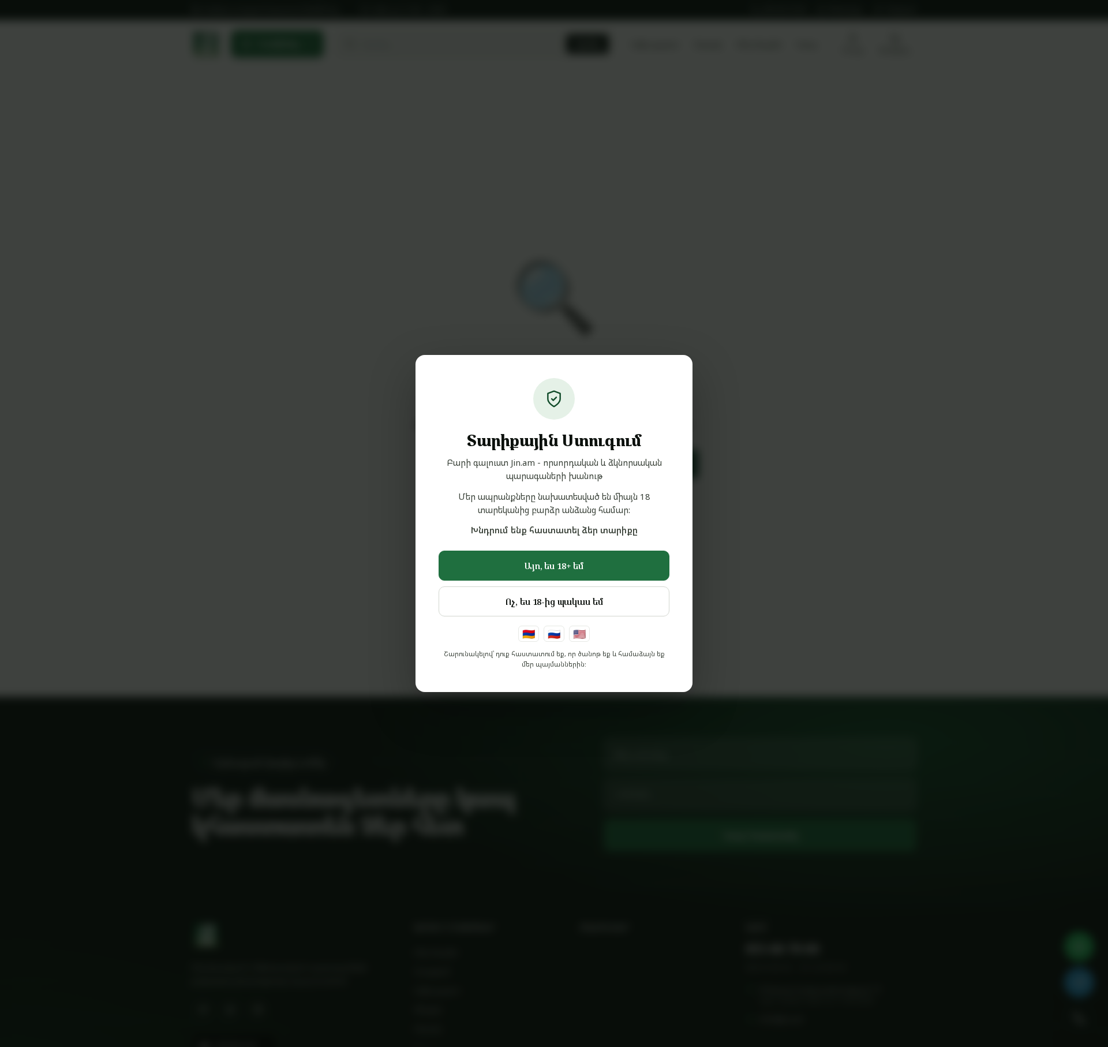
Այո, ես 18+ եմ (554, 565)
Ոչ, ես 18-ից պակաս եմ (554, 601)
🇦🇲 (528, 634)
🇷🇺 (554, 634)
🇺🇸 (579, 634)
